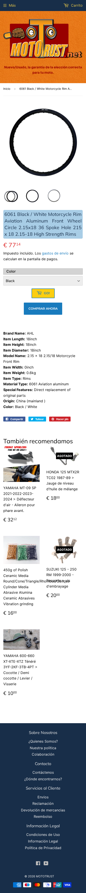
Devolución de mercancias (43, 810)
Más (12, 5)
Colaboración (43, 754)
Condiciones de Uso (43, 834)
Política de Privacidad (43, 848)
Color (11, 271)
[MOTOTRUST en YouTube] (46, 863)
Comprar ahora (43, 309)
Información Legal (43, 841)
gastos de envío (55, 253)
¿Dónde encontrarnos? (43, 779)
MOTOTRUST (45, 876)
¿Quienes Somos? (43, 741)
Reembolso (43, 816)
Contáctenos (43, 772)
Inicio (6, 88)
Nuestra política (43, 748)
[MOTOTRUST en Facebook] (38, 863)
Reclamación (43, 803)
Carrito (76, 5)
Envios (43, 797)
